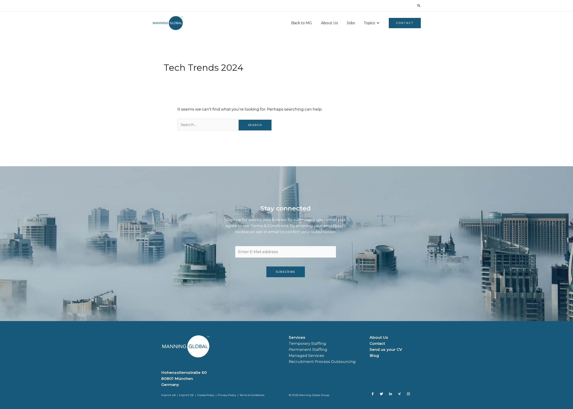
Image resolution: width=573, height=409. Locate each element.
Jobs (351, 23)
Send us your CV (386, 349)
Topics (369, 23)
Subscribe (285, 271)
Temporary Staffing (307, 343)
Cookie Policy (205, 395)
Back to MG (301, 23)
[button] (419, 6)
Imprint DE (187, 395)
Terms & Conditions (251, 395)
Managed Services (306, 355)
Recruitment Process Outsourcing (322, 361)
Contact (377, 343)
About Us (329, 23)
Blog (374, 355)
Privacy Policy (227, 395)
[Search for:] (208, 124)
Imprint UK (168, 395)
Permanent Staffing (308, 349)
